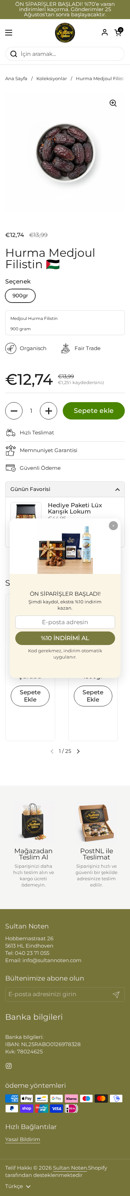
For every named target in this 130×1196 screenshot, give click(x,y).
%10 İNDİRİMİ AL (65, 638)
